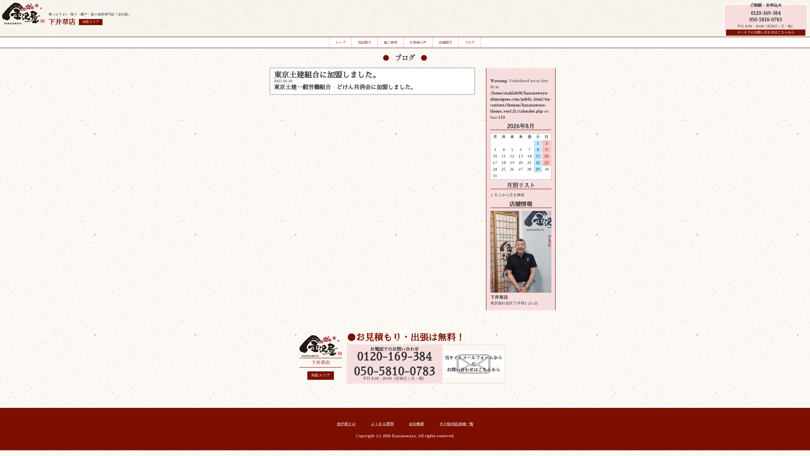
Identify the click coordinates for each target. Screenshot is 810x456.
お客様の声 (417, 42)
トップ (340, 42)
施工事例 (390, 42)
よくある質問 (382, 424)
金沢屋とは (346, 424)
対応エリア (320, 375)
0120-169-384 (766, 13)
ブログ (469, 42)
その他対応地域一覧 (456, 424)
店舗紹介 (445, 42)
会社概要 (416, 424)
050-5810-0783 (765, 19)
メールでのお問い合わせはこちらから (765, 32)
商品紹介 (364, 42)
